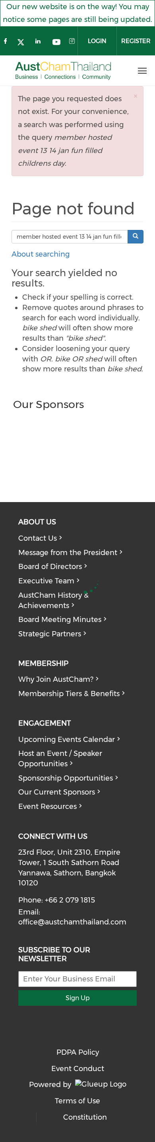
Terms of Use (77, 1101)
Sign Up (78, 998)
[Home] (63, 71)
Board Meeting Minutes (59, 619)
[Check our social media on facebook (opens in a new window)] (6, 43)
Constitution (85, 1117)
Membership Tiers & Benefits (69, 693)
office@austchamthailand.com (72, 922)
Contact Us (37, 538)
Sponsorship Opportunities (65, 778)
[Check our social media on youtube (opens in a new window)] (56, 43)
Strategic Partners (49, 634)
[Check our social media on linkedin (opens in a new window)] (40, 43)
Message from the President (67, 552)
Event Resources (47, 806)
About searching (41, 254)
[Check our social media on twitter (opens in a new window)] (23, 43)
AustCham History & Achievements (53, 600)
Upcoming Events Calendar (66, 739)
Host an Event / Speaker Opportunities (60, 758)
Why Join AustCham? (55, 679)
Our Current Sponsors (56, 792)
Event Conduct (77, 1068)
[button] (136, 96)
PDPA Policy (77, 1052)
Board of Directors (50, 566)
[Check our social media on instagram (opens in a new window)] (73, 43)
